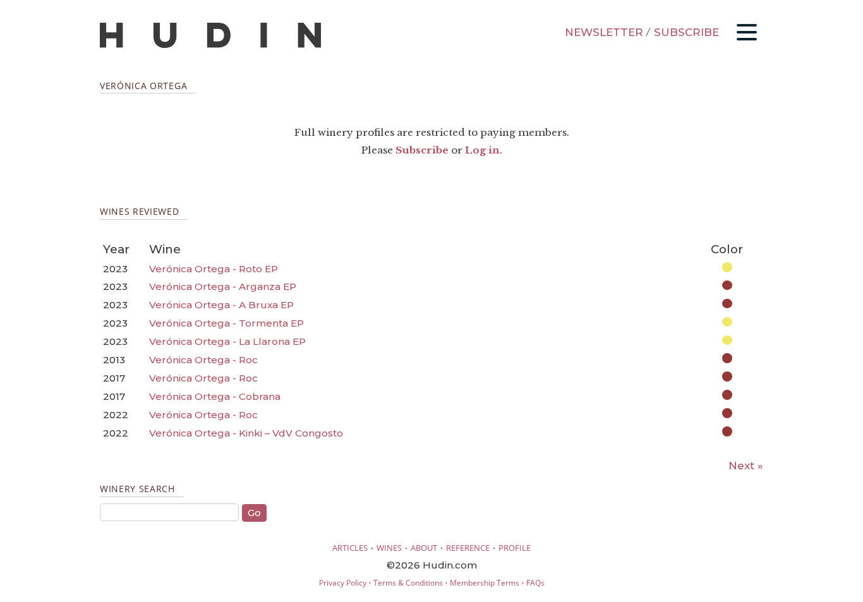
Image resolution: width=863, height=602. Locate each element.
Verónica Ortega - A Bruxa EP (221, 305)
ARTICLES (350, 547)
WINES (389, 547)
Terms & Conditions (408, 582)
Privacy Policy (342, 582)
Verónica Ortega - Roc (203, 360)
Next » (745, 465)
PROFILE (514, 547)
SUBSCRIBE (686, 32)
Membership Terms (484, 582)
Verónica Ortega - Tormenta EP (226, 323)
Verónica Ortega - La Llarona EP (227, 341)
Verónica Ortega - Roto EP (213, 269)
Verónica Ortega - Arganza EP (222, 286)
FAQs (535, 582)
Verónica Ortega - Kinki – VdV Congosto (246, 433)
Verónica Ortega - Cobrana (215, 396)
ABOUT (424, 547)
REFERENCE (468, 547)
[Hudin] (210, 45)
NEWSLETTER (604, 32)
